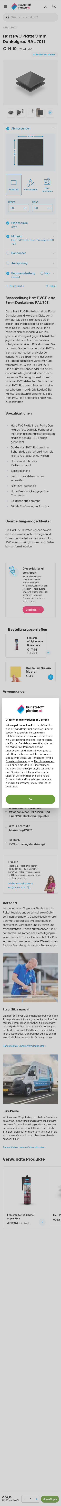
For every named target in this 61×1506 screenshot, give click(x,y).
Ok (30, 799)
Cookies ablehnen (16, 761)
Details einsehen (44, 761)
